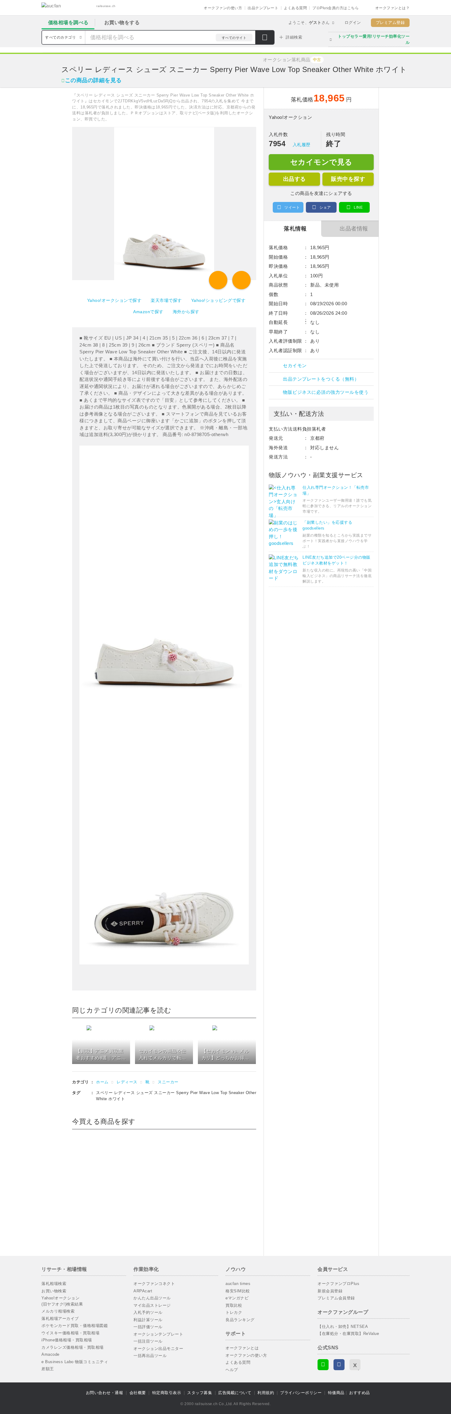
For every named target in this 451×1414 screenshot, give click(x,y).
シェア (325, 207)
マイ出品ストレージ (152, 1305)
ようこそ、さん (309, 22)
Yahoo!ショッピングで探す (218, 300)
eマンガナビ (237, 1298)
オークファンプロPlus (338, 1283)
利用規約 (265, 1392)
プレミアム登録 (390, 22)
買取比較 (234, 1305)
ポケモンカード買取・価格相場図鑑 (74, 1325)
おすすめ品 (359, 1392)
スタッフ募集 (199, 1392)
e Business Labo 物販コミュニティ (74, 1361)
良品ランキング (240, 1319)
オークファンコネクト (154, 1283)
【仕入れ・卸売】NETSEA (343, 1326)
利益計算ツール (148, 1319)
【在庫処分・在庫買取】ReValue (348, 1333)
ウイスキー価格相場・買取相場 (70, 1333)
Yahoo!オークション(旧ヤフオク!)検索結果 (62, 1301)
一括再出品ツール (150, 1355)
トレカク (234, 1312)
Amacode (50, 1354)
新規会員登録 (330, 1291)
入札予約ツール (148, 1312)
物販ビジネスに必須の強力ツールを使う (325, 392)
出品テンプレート (263, 8)
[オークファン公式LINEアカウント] (323, 1364)
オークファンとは (242, 1348)
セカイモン (295, 365)
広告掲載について (234, 1392)
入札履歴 (301, 144)
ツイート (292, 207)
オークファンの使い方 (223, 8)
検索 (265, 38)
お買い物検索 (53, 1291)
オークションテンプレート (158, 1334)
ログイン (353, 22)
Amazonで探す (148, 311)
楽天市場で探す (166, 300)
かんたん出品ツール (152, 1298)
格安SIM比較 (238, 1291)
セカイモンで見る (321, 162)
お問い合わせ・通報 (104, 1392)
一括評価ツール (148, 1327)
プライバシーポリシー (301, 1392)
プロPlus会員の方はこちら (335, 8)
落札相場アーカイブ (60, 1318)
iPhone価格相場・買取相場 (66, 1340)
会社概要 (137, 1392)
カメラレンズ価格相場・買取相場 (72, 1347)
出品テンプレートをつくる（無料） (321, 379)
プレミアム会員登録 (336, 1298)
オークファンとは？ (392, 8)
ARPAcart (142, 1291)
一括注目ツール (148, 1341)
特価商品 (336, 1392)
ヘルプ (232, 1369)
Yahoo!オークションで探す (114, 300)
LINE (358, 207)
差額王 (47, 1368)
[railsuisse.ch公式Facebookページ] (339, 1364)
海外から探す (186, 311)
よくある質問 (295, 8)
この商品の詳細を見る (93, 80)
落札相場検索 (53, 1283)
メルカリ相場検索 (58, 1311)
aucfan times (238, 1283)
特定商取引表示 (166, 1392)
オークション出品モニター (158, 1348)
